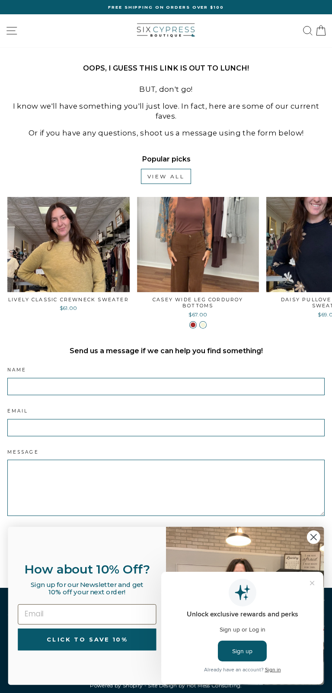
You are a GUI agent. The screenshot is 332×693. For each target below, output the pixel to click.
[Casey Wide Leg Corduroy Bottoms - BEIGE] (203, 325)
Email (17, 411)
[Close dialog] (313, 537)
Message (23, 452)
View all (166, 176)
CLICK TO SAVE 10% (87, 639)
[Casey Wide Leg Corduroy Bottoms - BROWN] (193, 325)
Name (16, 370)
